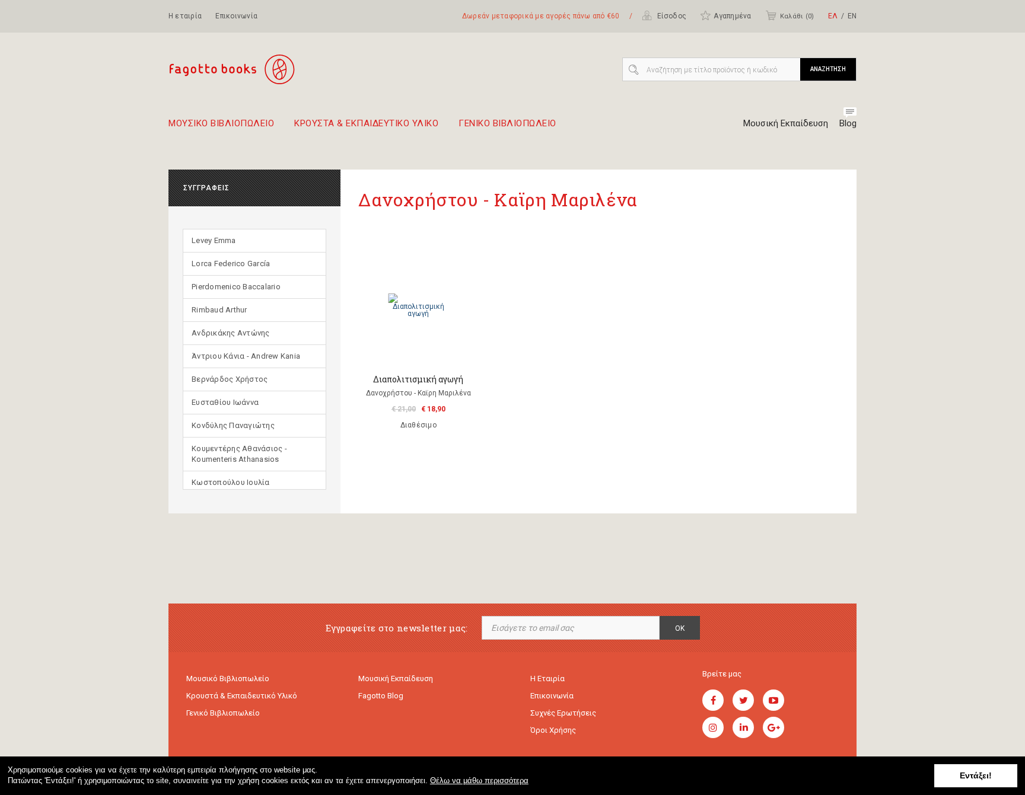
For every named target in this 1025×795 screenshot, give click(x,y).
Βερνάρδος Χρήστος (230, 379)
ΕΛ (833, 16)
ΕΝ (852, 16)
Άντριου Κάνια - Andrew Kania (246, 356)
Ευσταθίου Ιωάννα (225, 402)
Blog (848, 123)
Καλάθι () (797, 16)
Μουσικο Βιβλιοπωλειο (221, 124)
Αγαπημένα (732, 16)
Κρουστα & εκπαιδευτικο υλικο (366, 124)
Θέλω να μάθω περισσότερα (479, 780)
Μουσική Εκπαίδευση (785, 123)
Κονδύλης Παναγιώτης (233, 425)
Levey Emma (214, 240)
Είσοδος (670, 16)
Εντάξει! (976, 775)
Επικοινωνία (236, 16)
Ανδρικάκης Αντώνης (231, 332)
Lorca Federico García (231, 263)
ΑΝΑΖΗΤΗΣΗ (828, 69)
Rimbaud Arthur (219, 309)
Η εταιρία (185, 16)
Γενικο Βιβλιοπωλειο (507, 124)
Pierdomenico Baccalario (236, 286)
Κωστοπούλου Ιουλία (231, 482)
